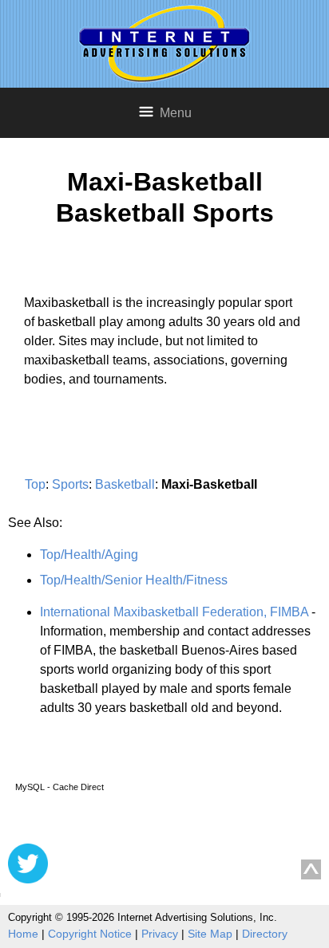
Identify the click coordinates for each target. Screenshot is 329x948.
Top (35, 484)
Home (23, 933)
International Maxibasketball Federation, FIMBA (174, 612)
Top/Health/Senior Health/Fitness (134, 580)
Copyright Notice (90, 933)
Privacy (159, 933)
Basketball (125, 484)
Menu (176, 113)
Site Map (210, 933)
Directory (264, 933)
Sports (70, 484)
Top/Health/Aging (89, 554)
